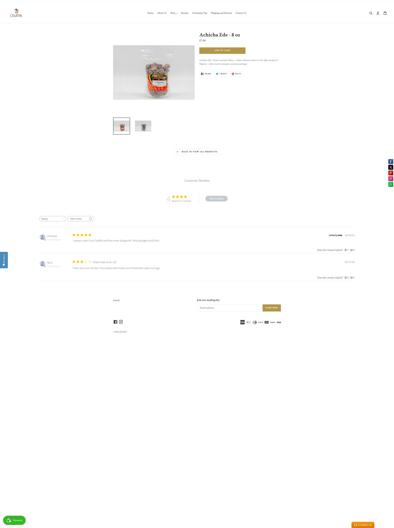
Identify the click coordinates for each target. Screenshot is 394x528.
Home (151, 13)
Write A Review (216, 198)
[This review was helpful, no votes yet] (346, 277)
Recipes (185, 13)
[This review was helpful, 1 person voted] (346, 250)
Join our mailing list (208, 300)
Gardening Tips (199, 13)
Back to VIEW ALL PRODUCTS (199, 151)
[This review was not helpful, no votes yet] (351, 250)
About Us (162, 13)
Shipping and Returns (221, 13)
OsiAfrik (123, 332)
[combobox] (52, 218)
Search (116, 300)
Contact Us (241, 13)
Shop (174, 13)
